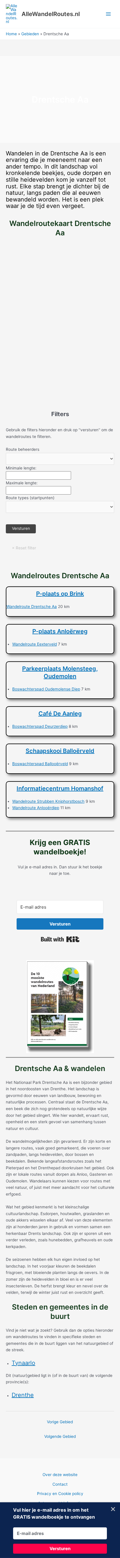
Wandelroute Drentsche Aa (31, 606)
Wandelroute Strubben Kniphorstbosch (48, 801)
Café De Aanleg (60, 713)
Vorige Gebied (60, 1421)
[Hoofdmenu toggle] (108, 14)
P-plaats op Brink (60, 593)
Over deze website (60, 1474)
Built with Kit (60, 939)
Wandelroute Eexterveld (34, 644)
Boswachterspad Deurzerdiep (40, 726)
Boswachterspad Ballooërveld (40, 763)
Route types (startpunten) (30, 497)
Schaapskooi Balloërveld (60, 750)
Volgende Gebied (60, 1436)
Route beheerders (22, 449)
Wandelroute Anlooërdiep (35, 807)
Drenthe (23, 1394)
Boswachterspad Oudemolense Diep (46, 689)
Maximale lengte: (22, 483)
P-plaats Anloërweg (60, 631)
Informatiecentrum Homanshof (60, 788)
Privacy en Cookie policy (60, 1493)
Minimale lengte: (21, 468)
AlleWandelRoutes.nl (51, 13)
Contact (60, 1484)
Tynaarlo (23, 1362)
